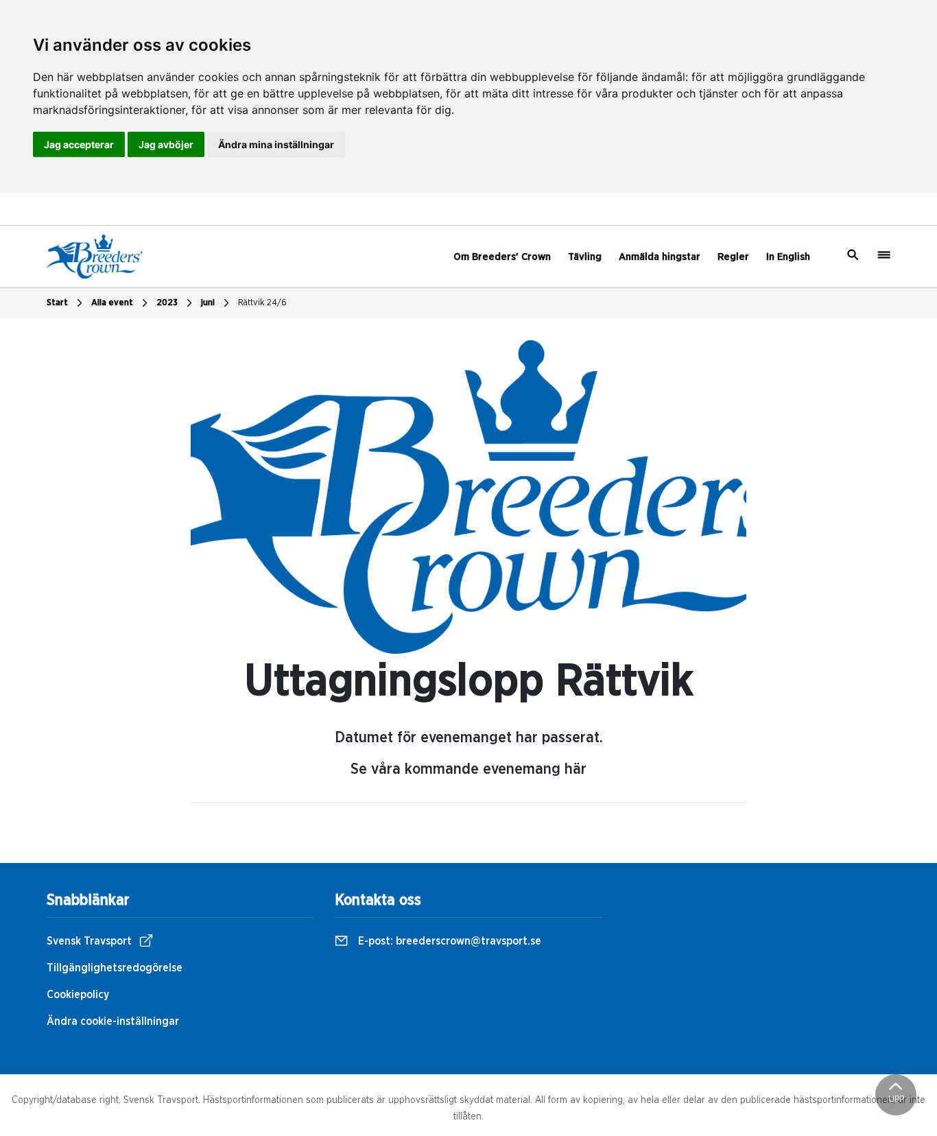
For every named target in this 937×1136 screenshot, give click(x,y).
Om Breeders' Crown (502, 257)
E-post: (448, 941)
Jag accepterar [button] (79, 144)
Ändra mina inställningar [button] (276, 144)
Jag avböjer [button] (166, 144)
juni (208, 302)
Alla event (112, 302)
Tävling (585, 257)
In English (788, 257)
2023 (167, 302)
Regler (733, 257)
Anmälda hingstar (659, 257)
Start (57, 302)
